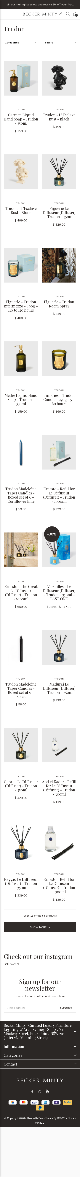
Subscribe (66, 1007)
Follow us (11, 964)
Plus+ (71, 1118)
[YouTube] (47, 1091)
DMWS (61, 1118)
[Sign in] (60, 14)
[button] (6, 13)
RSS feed (40, 1123)
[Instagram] (39, 1091)
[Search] (68, 14)
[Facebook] (32, 1091)
